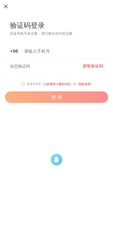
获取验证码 (93, 66)
